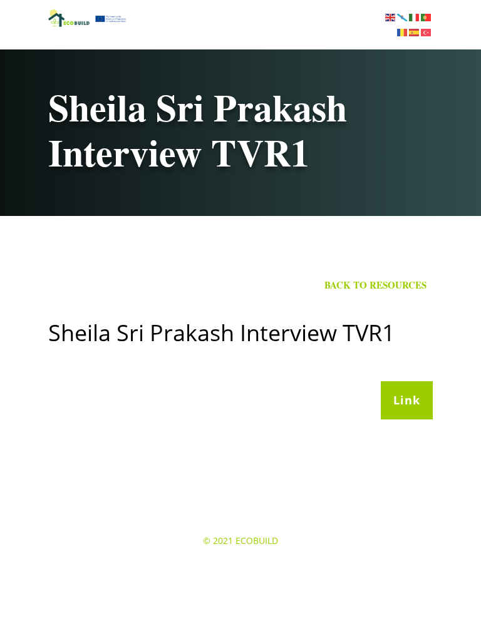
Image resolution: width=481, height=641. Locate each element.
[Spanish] (415, 32)
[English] (391, 17)
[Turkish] (427, 32)
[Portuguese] (427, 17)
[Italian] (415, 17)
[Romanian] (403, 32)
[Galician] (403, 17)
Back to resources (375, 285)
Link (406, 400)
